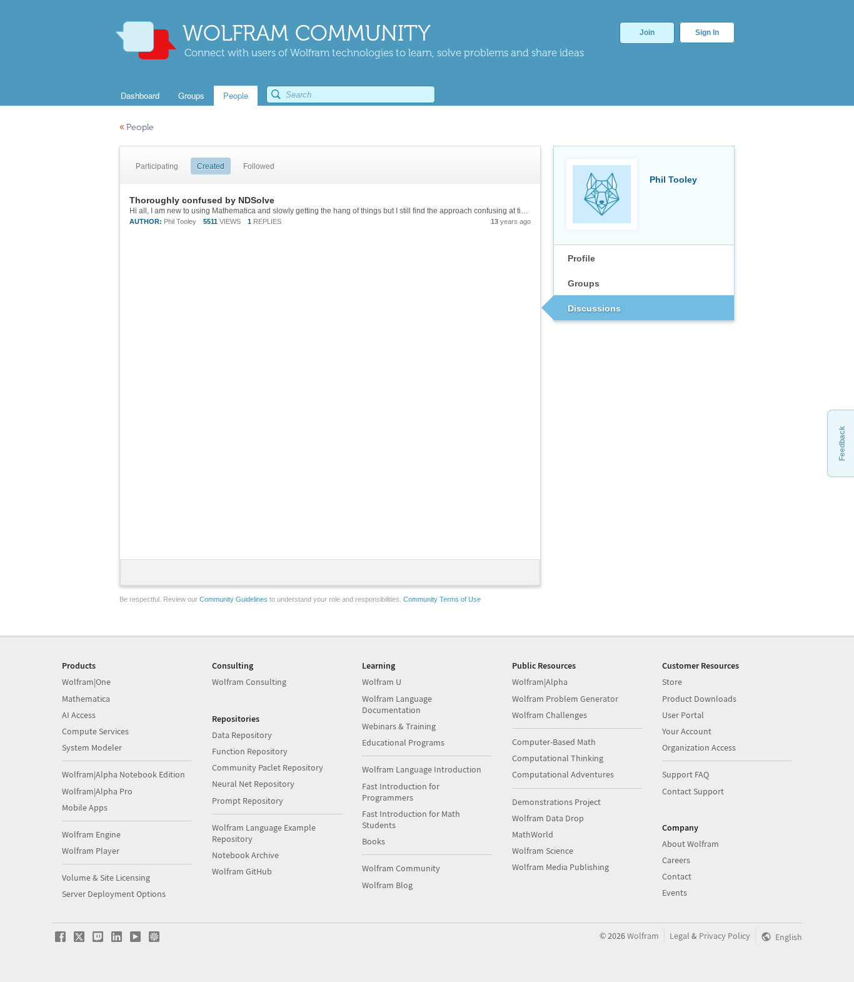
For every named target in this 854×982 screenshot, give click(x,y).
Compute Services (95, 731)
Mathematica (86, 698)
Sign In (707, 32)
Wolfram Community (401, 868)
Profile (581, 258)
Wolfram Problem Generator (565, 698)
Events (674, 892)
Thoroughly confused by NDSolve (201, 200)
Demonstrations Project (556, 801)
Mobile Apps (85, 807)
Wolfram (643, 935)
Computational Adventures (563, 774)
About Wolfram (690, 843)
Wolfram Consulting (249, 681)
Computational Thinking (557, 758)
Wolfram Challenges (549, 715)
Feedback (842, 443)
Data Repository (242, 735)
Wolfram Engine (91, 834)
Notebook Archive (245, 855)
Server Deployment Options (114, 893)
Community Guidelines (233, 599)
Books (373, 841)
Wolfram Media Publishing (560, 867)
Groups (584, 283)
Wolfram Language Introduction (421, 769)
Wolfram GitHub (242, 871)
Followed (258, 166)
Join (647, 32)
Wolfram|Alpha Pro (97, 791)
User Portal (683, 715)
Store (672, 681)
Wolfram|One (86, 681)
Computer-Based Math (554, 741)
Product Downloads (699, 698)
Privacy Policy (724, 935)
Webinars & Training (399, 726)
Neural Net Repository (253, 783)
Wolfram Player (90, 850)
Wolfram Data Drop (548, 818)
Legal (680, 935)
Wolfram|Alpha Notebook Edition (123, 774)
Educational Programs (403, 742)
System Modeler (92, 747)
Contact (676, 876)
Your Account (686, 731)
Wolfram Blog (387, 885)
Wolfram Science (542, 850)
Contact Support (693, 791)
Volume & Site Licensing (106, 877)
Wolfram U (381, 681)
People (136, 127)
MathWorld (532, 834)
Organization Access (699, 747)
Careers (676, 860)
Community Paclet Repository (267, 767)
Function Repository (250, 751)
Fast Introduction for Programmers (401, 792)
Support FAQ (685, 774)
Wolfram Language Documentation (397, 704)
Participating (157, 166)
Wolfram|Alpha (540, 681)
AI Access (79, 715)
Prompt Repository (247, 800)
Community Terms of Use (442, 599)
